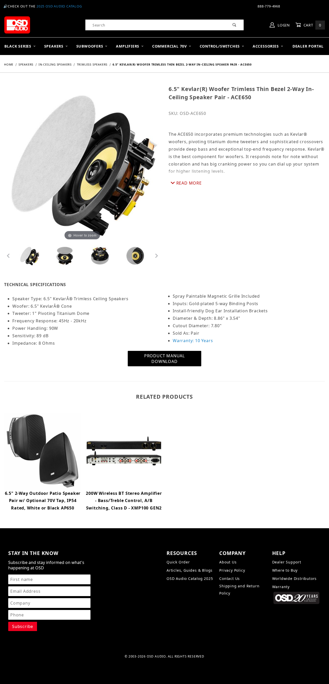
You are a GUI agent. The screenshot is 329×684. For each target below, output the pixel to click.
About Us (227, 562)
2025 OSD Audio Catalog (59, 6)
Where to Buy (285, 570)
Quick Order (178, 562)
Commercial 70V (169, 46)
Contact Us (229, 578)
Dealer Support (286, 562)
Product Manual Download (164, 358)
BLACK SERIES (17, 46)
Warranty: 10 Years (193, 340)
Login (283, 25)
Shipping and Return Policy (239, 589)
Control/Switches (220, 46)
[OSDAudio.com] (17, 24)
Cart (311, 25)
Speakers (53, 46)
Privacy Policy (232, 570)
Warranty (281, 586)
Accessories (266, 46)
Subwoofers (89, 46)
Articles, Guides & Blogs (190, 570)
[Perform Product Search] (234, 25)
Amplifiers (127, 46)
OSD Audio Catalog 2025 (190, 578)
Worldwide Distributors (294, 578)
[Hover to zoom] (82, 163)
